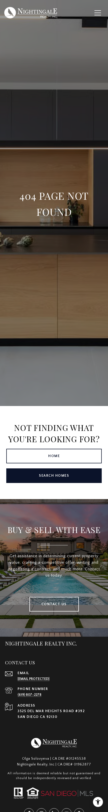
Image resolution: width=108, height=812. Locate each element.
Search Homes (54, 476)
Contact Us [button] (54, 604)
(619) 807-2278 (29, 695)
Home (54, 456)
